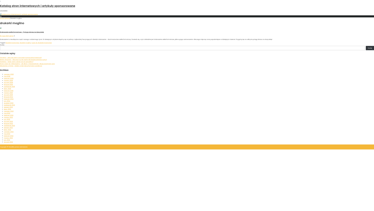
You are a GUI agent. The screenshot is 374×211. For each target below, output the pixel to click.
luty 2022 (7, 140)
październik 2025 (9, 87)
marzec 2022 (8, 138)
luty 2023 (7, 119)
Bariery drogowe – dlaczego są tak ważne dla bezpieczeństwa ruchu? (23, 60)
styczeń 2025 (8, 95)
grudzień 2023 (8, 103)
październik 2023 (9, 105)
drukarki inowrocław (12, 43)
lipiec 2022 (7, 130)
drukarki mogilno (25, 43)
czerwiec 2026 (9, 74)
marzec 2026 (8, 80)
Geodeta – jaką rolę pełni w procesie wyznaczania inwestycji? (21, 58)
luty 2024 (7, 101)
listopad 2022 (8, 124)
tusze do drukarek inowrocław (42, 43)
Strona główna (5, 18)
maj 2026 (7, 76)
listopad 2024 (8, 97)
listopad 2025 (8, 85)
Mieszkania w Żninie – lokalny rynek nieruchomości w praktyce (21, 66)
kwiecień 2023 (8, 115)
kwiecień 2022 (8, 136)
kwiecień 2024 (9, 99)
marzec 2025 (8, 93)
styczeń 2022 (8, 142)
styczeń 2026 (8, 83)
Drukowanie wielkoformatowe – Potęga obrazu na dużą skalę (22, 32)
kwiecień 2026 (8, 78)
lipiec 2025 (7, 89)
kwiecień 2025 (8, 91)
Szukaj (2, 45)
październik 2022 (9, 126)
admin (11, 36)
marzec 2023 (8, 117)
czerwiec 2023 (9, 111)
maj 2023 (7, 113)
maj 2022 (7, 134)
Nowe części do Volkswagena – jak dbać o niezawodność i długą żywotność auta (27, 64)
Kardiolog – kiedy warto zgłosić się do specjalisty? (16, 62)
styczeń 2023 (8, 121)
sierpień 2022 (8, 128)
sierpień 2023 (8, 107)
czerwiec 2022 (9, 132)
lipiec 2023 (7, 109)
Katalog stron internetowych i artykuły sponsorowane (37, 6)
